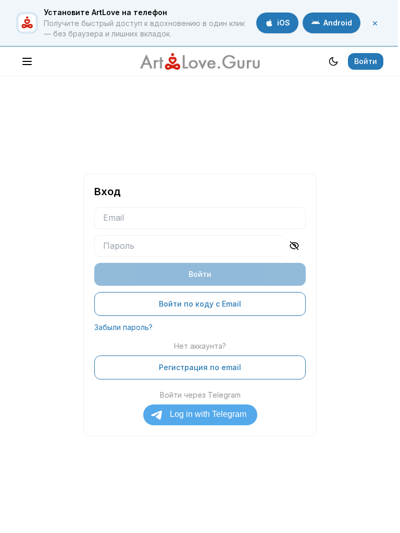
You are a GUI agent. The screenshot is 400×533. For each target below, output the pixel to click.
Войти (365, 61)
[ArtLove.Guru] (200, 61)
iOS (283, 22)
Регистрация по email (200, 367)
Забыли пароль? (123, 327)
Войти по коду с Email (200, 303)
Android (337, 22)
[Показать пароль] (294, 246)
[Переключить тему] (333, 61)
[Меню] (27, 61)
